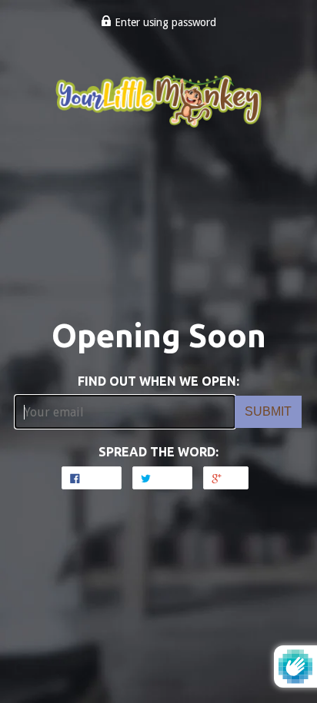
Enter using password (164, 22)
